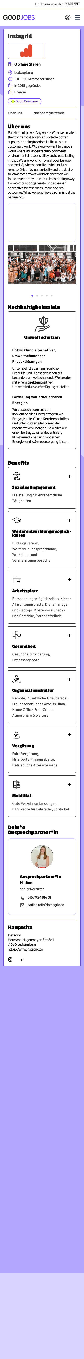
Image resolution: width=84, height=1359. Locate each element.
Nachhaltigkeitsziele (48, 113)
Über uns (15, 113)
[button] (32, 296)
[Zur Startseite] (19, 17)
